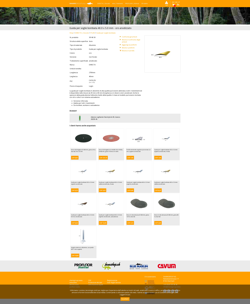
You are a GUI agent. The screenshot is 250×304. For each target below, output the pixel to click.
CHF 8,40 (75, 223)
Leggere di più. (125, 295)
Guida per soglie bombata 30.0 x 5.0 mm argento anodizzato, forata (165, 150)
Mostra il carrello (128, 51)
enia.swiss (73, 282)
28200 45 (94, 119)
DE (173, 2)
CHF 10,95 (103, 223)
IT (179, 2)
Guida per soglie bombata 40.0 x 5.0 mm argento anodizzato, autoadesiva (110, 216)
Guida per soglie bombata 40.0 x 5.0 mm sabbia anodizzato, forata (110, 183)
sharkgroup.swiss (76, 280)
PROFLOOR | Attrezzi (132, 3)
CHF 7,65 (130, 158)
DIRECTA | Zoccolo (103, 3)
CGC (89, 280)
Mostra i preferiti (128, 48)
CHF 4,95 (158, 223)
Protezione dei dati (95, 282)
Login (91, 86)
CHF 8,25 (158, 190)
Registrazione (112, 280)
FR (176, 2)
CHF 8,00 (130, 190)
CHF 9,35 (102, 190)
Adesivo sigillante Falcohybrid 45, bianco (105, 117)
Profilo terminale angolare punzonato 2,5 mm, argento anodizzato (138, 150)
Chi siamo (144, 3)
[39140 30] (162, 71)
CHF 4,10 (130, 223)
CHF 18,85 (75, 255)
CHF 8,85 (75, 158)
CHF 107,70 (103, 158)
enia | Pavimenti (117, 3)
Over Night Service (114, 282)
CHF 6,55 (75, 190)
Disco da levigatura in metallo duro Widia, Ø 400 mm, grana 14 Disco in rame (111, 150)
